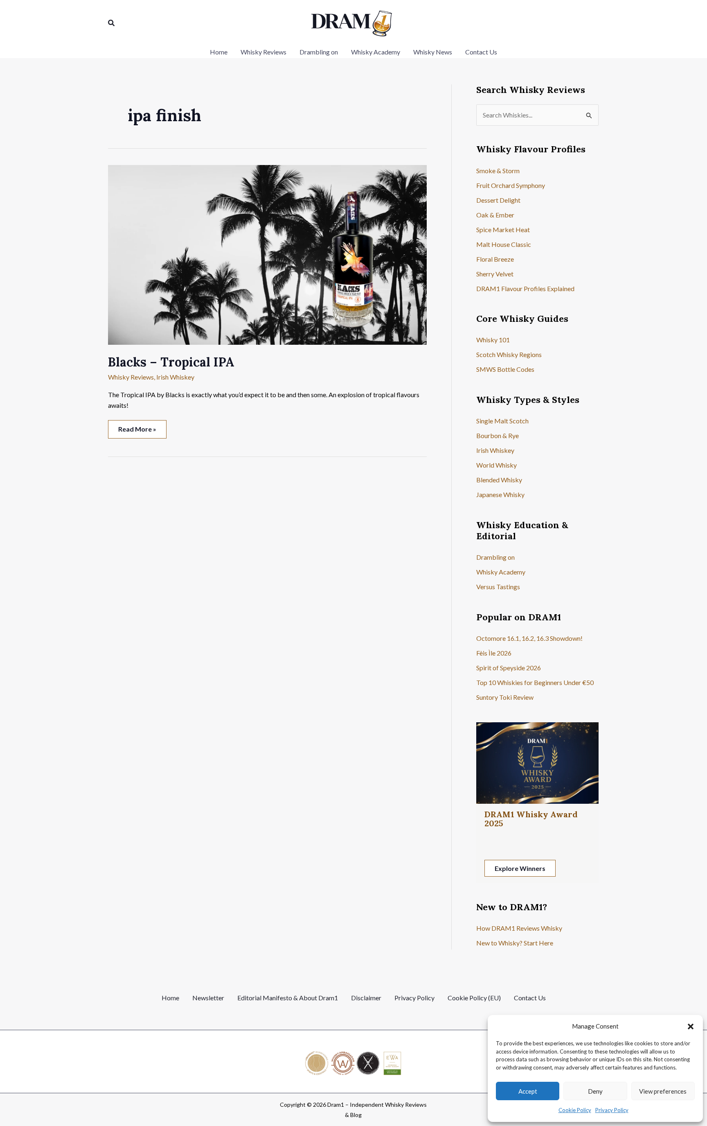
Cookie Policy (574, 1110)
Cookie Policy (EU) (474, 998)
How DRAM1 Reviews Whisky (519, 928)
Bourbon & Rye (497, 435)
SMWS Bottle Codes (505, 369)
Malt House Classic (503, 244)
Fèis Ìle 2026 (493, 653)
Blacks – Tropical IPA (171, 362)
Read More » (137, 431)
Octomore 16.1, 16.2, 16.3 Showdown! (529, 638)
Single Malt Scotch (502, 421)
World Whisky (496, 465)
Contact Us (530, 998)
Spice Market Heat (503, 229)
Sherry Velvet (494, 274)
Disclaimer (366, 998)
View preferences (663, 1091)
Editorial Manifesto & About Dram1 (287, 998)
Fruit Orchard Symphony (510, 185)
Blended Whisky (499, 480)
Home (170, 998)
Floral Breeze (495, 259)
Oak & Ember (495, 215)
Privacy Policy (611, 1110)
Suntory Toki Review (505, 697)
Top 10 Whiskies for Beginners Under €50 (535, 682)
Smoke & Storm (498, 170)
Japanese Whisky (500, 494)
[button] (691, 1026)
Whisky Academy (500, 572)
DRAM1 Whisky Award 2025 (531, 818)
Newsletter (208, 998)
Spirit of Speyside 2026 (508, 668)
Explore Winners (520, 868)
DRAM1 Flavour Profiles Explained (525, 288)
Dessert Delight (498, 200)
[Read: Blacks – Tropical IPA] (267, 254)
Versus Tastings (498, 586)
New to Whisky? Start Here (514, 943)
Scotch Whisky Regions (509, 354)
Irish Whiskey (175, 377)
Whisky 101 (493, 340)
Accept (527, 1091)
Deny (595, 1091)
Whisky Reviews (131, 377)
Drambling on (495, 557)
